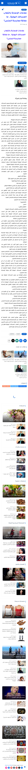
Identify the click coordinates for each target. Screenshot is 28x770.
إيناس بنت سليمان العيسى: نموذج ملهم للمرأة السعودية (9, 551)
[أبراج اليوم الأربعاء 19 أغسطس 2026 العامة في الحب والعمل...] (21, 758)
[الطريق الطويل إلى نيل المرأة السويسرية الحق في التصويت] (21, 544)
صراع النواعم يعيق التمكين (10, 557)
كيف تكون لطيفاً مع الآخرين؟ (16, 420)
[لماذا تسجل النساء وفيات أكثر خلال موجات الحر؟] (7, 68)
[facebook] (22, 768)
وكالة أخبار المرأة (8, 765)
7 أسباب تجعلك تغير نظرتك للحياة (9, 426)
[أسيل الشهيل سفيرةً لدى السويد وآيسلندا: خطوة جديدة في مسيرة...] (20, 83)
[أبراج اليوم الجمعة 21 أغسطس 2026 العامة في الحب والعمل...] (21, 743)
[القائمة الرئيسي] (26, 3)
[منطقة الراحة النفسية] (21, 441)
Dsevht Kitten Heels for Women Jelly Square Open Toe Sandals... (9, 623)
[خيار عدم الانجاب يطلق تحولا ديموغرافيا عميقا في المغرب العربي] (20, 68)
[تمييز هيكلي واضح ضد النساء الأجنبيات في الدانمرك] (21, 453)
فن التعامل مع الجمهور (10, 459)
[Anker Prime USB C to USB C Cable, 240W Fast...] (21, 638)
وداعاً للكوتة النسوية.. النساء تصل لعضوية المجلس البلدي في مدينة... (14, 536)
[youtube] (11, 768)
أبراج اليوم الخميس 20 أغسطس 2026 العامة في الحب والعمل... (9, 751)
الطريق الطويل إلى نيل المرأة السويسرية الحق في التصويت (9, 543)
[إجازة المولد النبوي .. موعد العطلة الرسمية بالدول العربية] (21, 711)
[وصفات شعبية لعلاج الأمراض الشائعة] (21, 509)
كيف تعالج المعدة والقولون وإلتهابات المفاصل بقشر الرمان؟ (10, 517)
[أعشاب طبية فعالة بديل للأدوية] (14, 491)
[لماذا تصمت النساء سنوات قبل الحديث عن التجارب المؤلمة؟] (21, 678)
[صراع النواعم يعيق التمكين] (21, 558)
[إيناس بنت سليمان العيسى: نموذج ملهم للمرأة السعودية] (21, 551)
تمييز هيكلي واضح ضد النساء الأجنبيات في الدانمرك (9, 453)
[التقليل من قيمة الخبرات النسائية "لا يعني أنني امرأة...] (21, 592)
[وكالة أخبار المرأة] (14, 3)
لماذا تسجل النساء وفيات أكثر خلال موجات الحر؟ (8, 75)
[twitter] (19, 768)
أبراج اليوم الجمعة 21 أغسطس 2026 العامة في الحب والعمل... (9, 743)
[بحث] (2, 3)
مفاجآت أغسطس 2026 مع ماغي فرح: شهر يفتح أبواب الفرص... (14, 696)
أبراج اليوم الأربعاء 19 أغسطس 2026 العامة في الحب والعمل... (9, 758)
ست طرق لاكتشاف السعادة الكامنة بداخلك (9, 433)
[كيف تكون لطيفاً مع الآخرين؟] (14, 415)
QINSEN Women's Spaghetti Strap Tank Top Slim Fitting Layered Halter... (15, 614)
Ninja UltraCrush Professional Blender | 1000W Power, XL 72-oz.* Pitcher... (9, 631)
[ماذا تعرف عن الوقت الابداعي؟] (21, 718)
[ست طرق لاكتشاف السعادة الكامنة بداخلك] (21, 434)
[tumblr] (14, 768)
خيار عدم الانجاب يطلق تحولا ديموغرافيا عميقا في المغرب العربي (20, 76)
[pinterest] (17, 768)
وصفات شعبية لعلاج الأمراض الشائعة (11, 509)
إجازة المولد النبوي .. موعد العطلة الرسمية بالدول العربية (9, 711)
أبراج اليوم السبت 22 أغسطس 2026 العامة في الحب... (15, 736)
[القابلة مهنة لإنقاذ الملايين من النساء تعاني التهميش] (21, 585)
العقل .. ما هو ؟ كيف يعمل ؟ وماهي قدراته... (9, 475)
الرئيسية (24, 9)
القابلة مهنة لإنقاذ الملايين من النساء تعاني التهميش (10, 585)
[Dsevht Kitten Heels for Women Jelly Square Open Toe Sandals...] (21, 622)
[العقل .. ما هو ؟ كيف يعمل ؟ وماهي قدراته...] (21, 475)
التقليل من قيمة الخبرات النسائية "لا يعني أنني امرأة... (9, 592)
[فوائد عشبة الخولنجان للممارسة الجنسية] (21, 502)
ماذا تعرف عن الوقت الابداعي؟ (9, 717)
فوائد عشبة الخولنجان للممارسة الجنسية (11, 502)
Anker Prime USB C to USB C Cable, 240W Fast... (9, 638)
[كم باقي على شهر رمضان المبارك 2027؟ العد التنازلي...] (21, 704)
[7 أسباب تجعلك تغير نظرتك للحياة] (21, 426)
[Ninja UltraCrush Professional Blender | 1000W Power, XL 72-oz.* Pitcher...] (21, 630)
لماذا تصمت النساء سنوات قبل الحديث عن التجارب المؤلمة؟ (10, 679)
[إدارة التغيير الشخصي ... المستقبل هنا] (21, 468)
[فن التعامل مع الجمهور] (21, 460)
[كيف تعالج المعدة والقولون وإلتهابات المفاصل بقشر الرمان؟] (21, 516)
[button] (20, 340)
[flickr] (6, 768)
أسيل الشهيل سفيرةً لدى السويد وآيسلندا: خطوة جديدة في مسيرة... (21, 91)
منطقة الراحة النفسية (11, 440)
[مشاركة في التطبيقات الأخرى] (9, 340)
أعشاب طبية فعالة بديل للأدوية (15, 495)
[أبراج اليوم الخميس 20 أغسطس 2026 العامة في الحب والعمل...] (21, 750)
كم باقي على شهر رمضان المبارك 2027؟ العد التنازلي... (10, 704)
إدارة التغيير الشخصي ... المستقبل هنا (10, 467)
